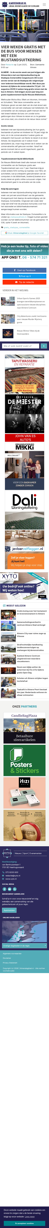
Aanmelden (9, 910)
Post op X (26, 276)
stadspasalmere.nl (18, 217)
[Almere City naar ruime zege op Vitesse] (8, 637)
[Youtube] (9, 889)
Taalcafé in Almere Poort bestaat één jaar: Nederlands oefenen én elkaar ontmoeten (32, 692)
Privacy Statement (10, 963)
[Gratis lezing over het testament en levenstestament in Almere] (8, 615)
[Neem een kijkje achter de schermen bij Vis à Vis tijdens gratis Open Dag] (8, 671)
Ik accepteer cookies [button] (24, 1223)
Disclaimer (7, 958)
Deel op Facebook (26, 270)
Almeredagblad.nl (17, 3)
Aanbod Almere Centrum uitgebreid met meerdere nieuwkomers (28, 658)
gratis (6, 227)
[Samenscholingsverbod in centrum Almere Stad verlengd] (8, 626)
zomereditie (24, 227)
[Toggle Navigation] (44, 4)
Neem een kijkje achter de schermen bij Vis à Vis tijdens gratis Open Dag (30, 670)
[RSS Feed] (14, 889)
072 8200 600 (11, 872)
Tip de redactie (26, 282)
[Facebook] (4, 889)
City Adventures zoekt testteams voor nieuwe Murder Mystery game (32, 319)
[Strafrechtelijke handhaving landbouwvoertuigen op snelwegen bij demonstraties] (8, 648)
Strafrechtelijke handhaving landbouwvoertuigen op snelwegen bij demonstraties (30, 647)
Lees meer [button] (30, 1217)
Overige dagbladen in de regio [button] (16, 946)
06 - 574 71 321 (34, 257)
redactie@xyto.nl (12, 875)
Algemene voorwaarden (12, 954)
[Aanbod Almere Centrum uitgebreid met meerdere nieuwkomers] (8, 659)
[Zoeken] (44, 346)
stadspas (14, 227)
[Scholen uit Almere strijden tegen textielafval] (8, 682)
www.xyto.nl (10, 879)
